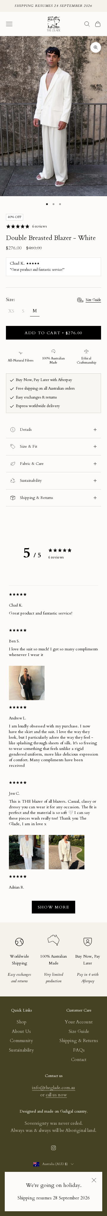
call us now (56, 1095)
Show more (54, 907)
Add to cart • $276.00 (53, 333)
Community (21, 1041)
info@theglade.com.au (53, 1088)
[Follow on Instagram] (53, 1148)
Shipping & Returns (78, 1041)
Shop (21, 1022)
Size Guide (93, 299)
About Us (21, 1031)
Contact (78, 1060)
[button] (27, 682)
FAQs (79, 1050)
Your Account (79, 1022)
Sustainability (21, 1050)
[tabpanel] (53, 754)
